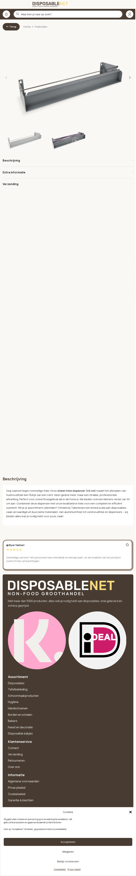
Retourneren (16, 760)
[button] (130, 812)
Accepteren (68, 842)
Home (27, 27)
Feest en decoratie (20, 727)
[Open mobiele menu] (6, 14)
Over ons (14, 767)
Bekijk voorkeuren (68, 861)
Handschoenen (18, 708)
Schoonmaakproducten (23, 696)
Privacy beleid (74, 869)
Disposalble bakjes (20, 733)
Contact (13, 748)
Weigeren (68, 852)
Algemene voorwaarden (23, 781)
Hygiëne (13, 702)
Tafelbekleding (17, 689)
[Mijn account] (129, 14)
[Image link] (61, 588)
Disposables (16, 683)
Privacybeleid (16, 788)
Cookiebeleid (60, 869)
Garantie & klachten (20, 800)
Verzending (15, 754)
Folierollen (41, 27)
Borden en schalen (20, 715)
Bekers (12, 721)
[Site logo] (50, 4)
